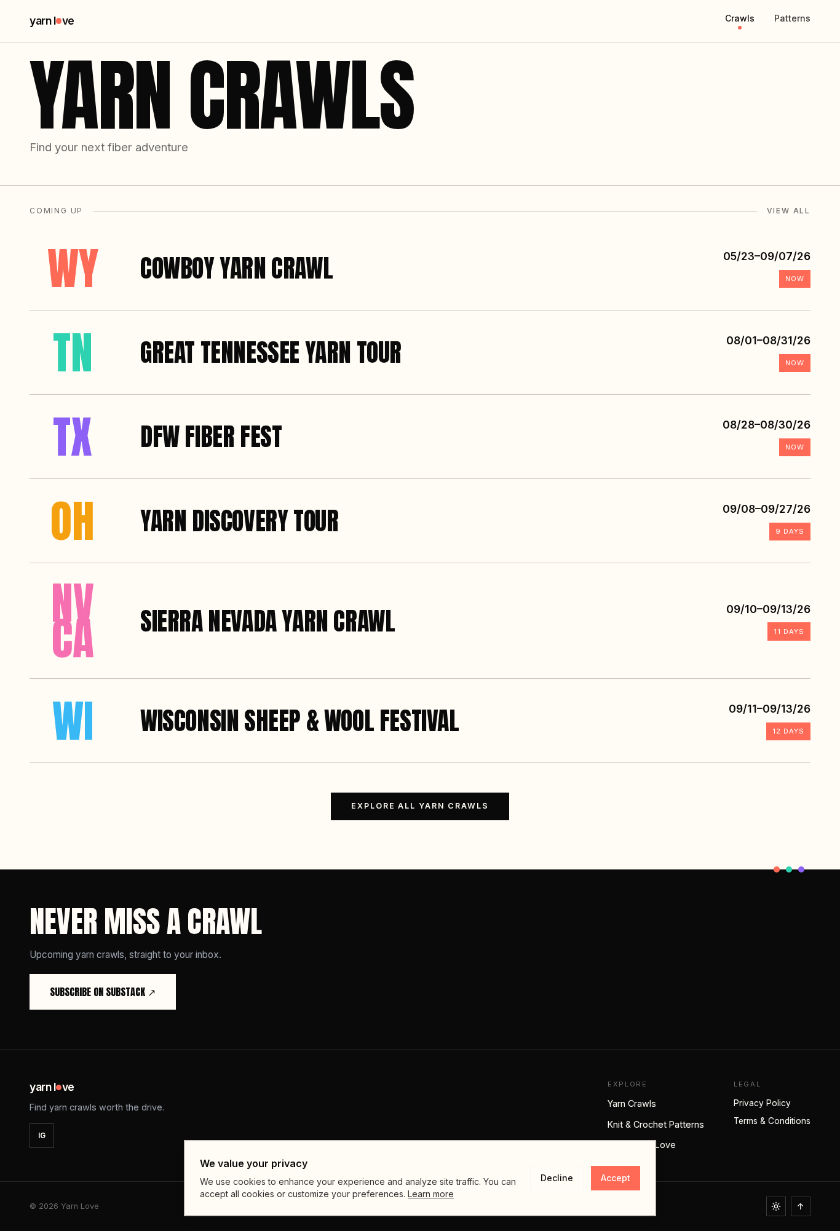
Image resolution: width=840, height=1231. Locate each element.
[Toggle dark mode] (776, 1206)
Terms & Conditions (772, 1121)
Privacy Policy (762, 1103)
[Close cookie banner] (825, 1140)
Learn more (431, 1194)
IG (42, 1135)
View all (788, 210)
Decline (557, 1178)
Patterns (792, 18)
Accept (615, 1178)
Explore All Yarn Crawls (419, 805)
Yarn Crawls (632, 1103)
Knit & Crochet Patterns (656, 1124)
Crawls (740, 18)
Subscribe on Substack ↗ (103, 991)
